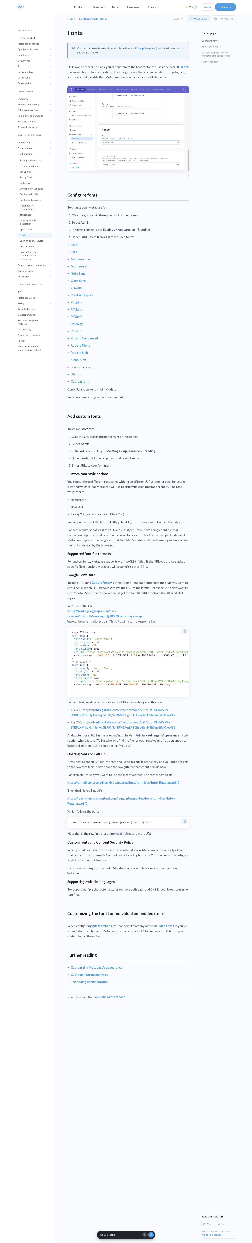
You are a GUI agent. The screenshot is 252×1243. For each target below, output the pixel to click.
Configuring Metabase (93, 18)
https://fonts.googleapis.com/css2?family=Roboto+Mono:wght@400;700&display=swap (104, 613)
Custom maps (27, 246)
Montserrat (79, 266)
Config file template (30, 200)
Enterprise (142, 48)
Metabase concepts (28, 43)
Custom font (80, 381)
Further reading (209, 61)
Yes (209, 1223)
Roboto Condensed (84, 338)
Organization (25, 83)
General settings (29, 166)
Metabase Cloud (26, 297)
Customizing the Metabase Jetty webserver (28, 255)
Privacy (21, 340)
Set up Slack (26, 177)
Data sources (25, 148)
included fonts (164, 926)
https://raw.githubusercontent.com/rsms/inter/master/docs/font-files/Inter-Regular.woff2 (121, 800)
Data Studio (24, 77)
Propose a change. (211, 1234)
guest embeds (102, 926)
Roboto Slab (79, 353)
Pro (127, 48)
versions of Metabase (109, 997)
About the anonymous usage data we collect (30, 348)
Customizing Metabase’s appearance (96, 967)
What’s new (200, 18)
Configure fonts (210, 40)
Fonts (23, 235)
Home (71, 18)
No (222, 1223)
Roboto (76, 331)
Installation (24, 142)
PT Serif (76, 317)
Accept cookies (151, 1235)
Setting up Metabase (31, 160)
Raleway (77, 324)
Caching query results (31, 240)
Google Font (100, 582)
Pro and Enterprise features (28, 322)
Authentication (26, 271)
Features (98, 7)
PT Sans (76, 309)
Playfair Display (82, 295)
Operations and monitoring (32, 265)
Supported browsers (29, 335)
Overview (23, 98)
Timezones (25, 214)
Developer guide (26, 314)
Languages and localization (28, 222)
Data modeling (25, 72)
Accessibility (24, 329)
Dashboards (24, 55)
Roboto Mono (80, 345)
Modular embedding (28, 104)
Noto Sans (78, 273)
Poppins (76, 302)
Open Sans (78, 281)
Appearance (26, 229)
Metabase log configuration (27, 207)
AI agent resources (28, 127)
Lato (185, 67)
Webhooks (25, 183)
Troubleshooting (27, 309)
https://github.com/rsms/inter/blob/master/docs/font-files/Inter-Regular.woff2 (123, 782)
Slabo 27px (78, 360)
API (20, 292)
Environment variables (31, 188)
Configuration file (29, 194)
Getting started (26, 38)
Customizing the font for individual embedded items (215, 54)
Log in (207, 6)
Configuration (25, 154)
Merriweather (80, 259)
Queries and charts (28, 49)
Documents (24, 60)
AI (19, 66)
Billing (21, 303)
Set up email (26, 171)
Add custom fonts (211, 46)
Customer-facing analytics (89, 975)
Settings (145, 1235)
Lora (74, 252)
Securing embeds (27, 121)
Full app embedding (28, 110)
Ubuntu (76, 374)
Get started (225, 6)
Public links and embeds (30, 115)
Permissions (24, 276)
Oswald (76, 288)
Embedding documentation (90, 982)
